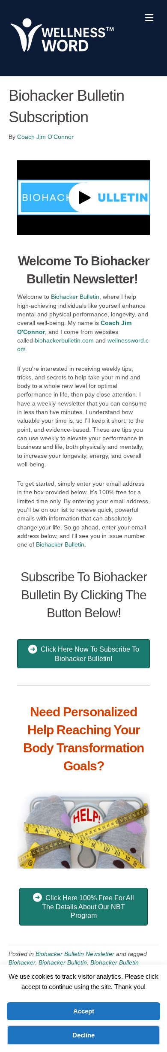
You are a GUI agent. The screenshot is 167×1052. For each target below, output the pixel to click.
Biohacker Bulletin (75, 296)
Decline (83, 1035)
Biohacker (22, 962)
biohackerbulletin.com (64, 340)
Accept (83, 1011)
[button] (83, 198)
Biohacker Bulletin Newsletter (75, 953)
